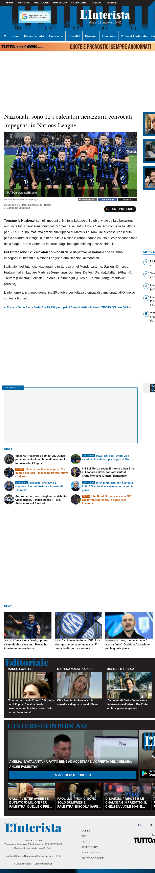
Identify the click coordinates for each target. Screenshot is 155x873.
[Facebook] (139, 825)
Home (9, 2)
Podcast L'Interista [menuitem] (134, 36)
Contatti (87, 841)
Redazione (41, 2)
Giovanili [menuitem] (91, 36)
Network (24, 2)
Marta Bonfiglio (17, 208)
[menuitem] (5, 36)
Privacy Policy (90, 853)
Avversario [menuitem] (56, 36)
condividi (107, 199)
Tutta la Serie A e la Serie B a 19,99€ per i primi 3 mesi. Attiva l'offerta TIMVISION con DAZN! (69, 307)
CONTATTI (97, 2)
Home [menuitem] (15, 36)
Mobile (86, 830)
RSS (84, 836)
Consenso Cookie (93, 858)
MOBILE (112, 2)
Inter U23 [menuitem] (74, 36)
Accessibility (90, 847)
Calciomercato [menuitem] (34, 36)
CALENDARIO (79, 2)
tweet (126, 199)
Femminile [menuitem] (109, 36)
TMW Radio (60, 2)
